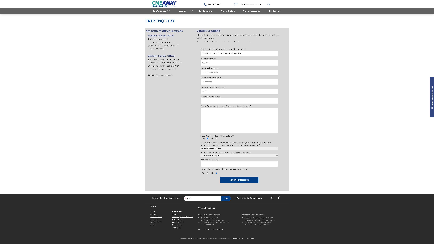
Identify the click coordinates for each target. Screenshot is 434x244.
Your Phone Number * (210, 78)
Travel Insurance (251, 11)
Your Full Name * (208, 59)
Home (152, 211)
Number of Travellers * (210, 97)
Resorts (153, 225)
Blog (174, 214)
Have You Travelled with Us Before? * (217, 136)
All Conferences (156, 217)
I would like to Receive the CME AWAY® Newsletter (223, 169)
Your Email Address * (209, 68)
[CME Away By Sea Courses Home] (164, 4)
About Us (153, 214)
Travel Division (228, 11)
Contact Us (275, 11)
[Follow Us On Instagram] (271, 197)
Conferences (159, 11)
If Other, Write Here (209, 160)
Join (226, 198)
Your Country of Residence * (213, 87)
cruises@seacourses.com (249, 4)
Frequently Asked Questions (182, 217)
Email (189, 198)
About (182, 11)
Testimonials (176, 225)
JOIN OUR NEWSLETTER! (432, 96)
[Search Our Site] (269, 4)
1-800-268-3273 (215, 4)
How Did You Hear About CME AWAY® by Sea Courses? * (225, 152)
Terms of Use (236, 238)
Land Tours (154, 219)
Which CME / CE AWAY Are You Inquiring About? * (223, 49)
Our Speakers (205, 11)
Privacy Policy (249, 238)
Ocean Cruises (155, 222)
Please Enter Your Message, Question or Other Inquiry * (225, 106)
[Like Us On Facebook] (278, 197)
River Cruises (177, 211)
